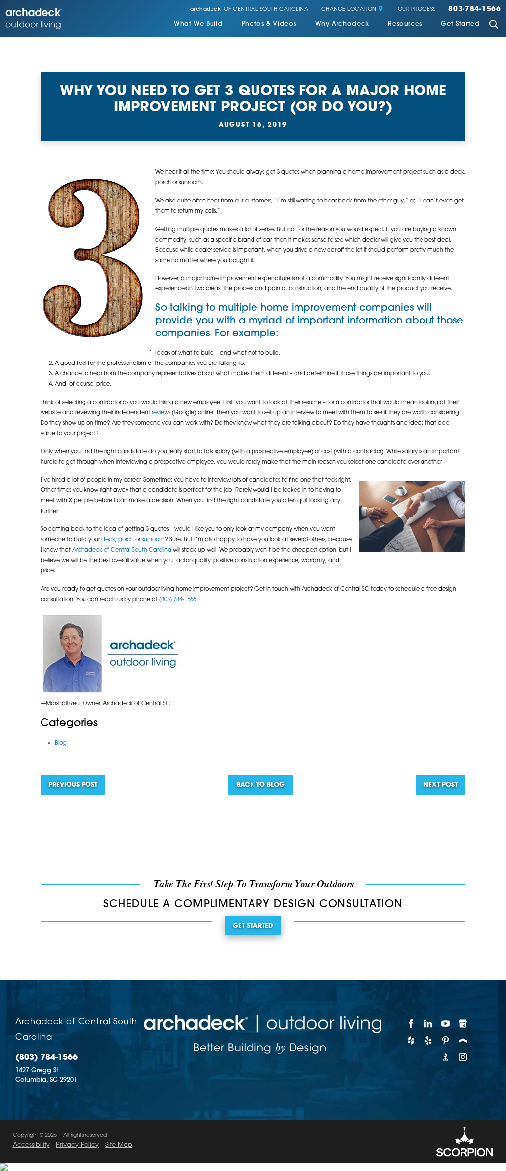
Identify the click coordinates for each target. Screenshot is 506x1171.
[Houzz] (411, 1040)
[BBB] (445, 1057)
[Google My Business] (463, 1023)
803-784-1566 (474, 9)
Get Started (460, 24)
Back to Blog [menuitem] (260, 785)
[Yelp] (428, 1040)
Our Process (417, 9)
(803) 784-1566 (177, 600)
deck (108, 540)
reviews (161, 413)
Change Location (349, 9)
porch (126, 540)
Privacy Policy (77, 1145)
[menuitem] (198, 25)
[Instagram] (463, 1057)
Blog (61, 743)
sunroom (153, 540)
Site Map (118, 1145)
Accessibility (31, 1145)
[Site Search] (493, 25)
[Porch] (463, 1040)
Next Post (440, 785)
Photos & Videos (269, 24)
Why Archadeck (342, 24)
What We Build (198, 24)
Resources (405, 24)
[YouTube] (445, 1023)
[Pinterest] (445, 1040)
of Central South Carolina (249, 9)
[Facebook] (411, 1023)
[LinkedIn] (428, 1023)
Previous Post (72, 785)
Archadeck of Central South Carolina (121, 550)
